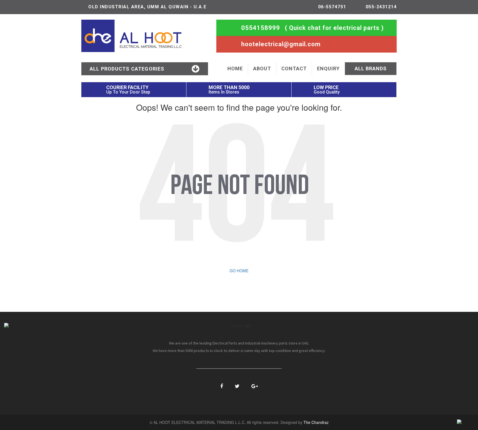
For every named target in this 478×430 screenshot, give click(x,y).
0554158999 (260, 27)
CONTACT (294, 68)
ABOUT (262, 68)
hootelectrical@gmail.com (281, 44)
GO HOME (239, 270)
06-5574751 (332, 6)
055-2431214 (381, 6)
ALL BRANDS (371, 68)
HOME (235, 68)
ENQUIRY (328, 68)
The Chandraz (316, 422)
